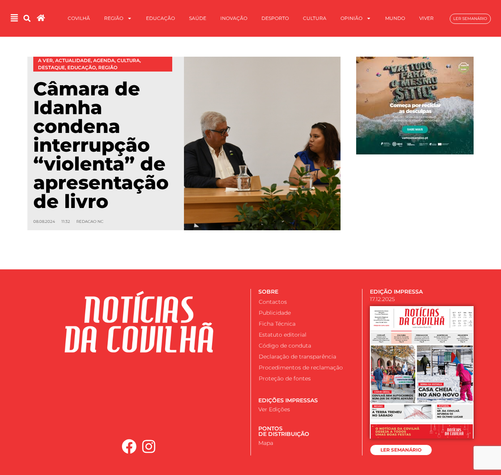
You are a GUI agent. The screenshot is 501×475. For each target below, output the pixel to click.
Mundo (395, 18)
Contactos (273, 301)
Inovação (233, 18)
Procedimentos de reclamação (301, 367)
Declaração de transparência (297, 356)
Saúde (197, 18)
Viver (426, 18)
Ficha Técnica (277, 323)
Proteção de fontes (285, 378)
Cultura (314, 18)
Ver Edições (274, 409)
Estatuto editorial (282, 334)
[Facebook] (129, 446)
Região (113, 18)
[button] (27, 18)
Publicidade (275, 312)
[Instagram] (149, 446)
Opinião (351, 18)
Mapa (265, 442)
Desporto (275, 18)
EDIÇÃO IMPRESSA (396, 291)
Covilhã (79, 18)
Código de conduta (285, 345)
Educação (160, 18)
